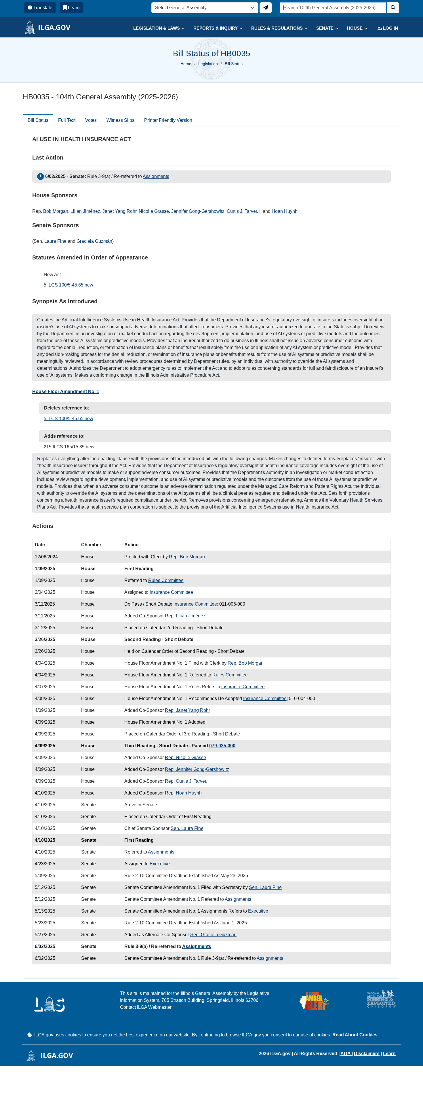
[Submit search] (393, 7)
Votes (91, 120)
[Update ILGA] (266, 7)
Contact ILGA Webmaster (146, 1007)
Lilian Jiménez (85, 211)
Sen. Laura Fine (187, 828)
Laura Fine (55, 241)
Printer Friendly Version (168, 120)
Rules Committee (166, 580)
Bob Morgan (55, 211)
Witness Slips (120, 120)
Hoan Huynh (285, 211)
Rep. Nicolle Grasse (185, 757)
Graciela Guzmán (94, 241)
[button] (155, 28)
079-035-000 (222, 745)
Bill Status (38, 120)
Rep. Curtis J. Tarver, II (188, 781)
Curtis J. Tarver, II (244, 211)
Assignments (156, 176)
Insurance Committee (171, 592)
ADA (346, 1053)
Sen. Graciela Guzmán (213, 934)
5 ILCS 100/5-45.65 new (68, 284)
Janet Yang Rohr (119, 211)
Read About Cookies (355, 1034)
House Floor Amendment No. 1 (65, 391)
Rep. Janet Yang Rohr (187, 710)
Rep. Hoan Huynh (183, 792)
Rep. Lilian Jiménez (185, 615)
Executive (160, 863)
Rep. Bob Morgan (187, 556)
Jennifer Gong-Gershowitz (197, 211)
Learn (389, 1053)
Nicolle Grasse (154, 211)
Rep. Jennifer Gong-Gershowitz (197, 769)
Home (185, 63)
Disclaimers (367, 1053)
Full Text (66, 120)
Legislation (208, 63)
